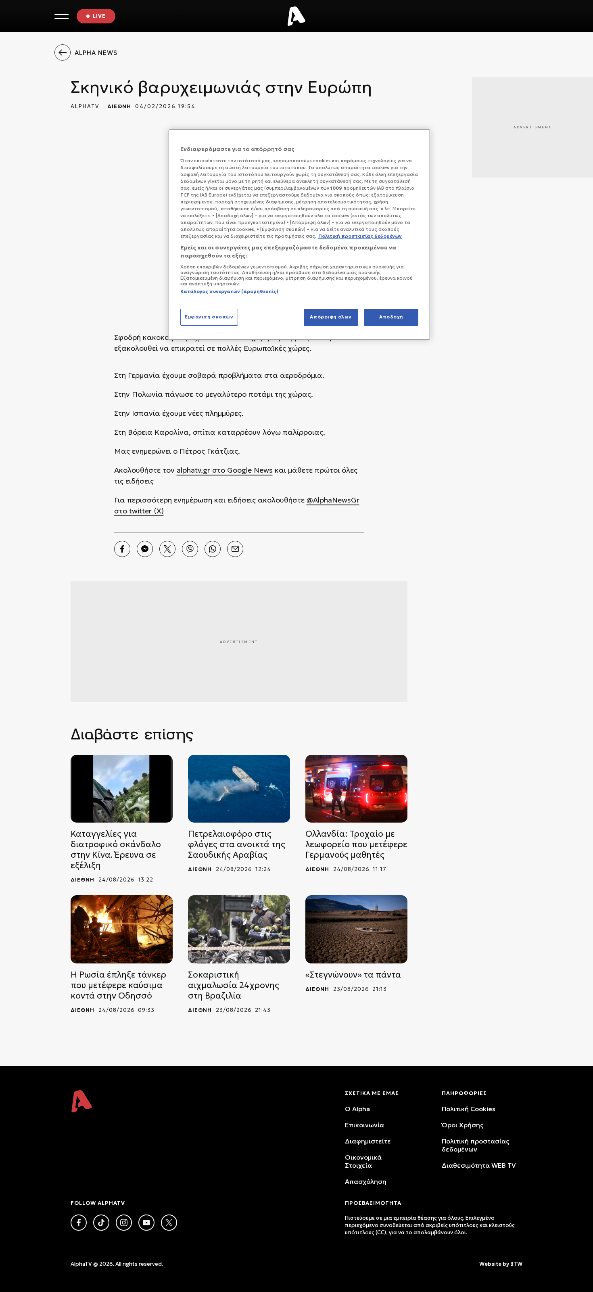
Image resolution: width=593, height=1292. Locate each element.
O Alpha (357, 1109)
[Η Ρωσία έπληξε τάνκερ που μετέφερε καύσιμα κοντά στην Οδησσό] (122, 929)
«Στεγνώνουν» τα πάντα (353, 975)
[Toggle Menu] (61, 16)
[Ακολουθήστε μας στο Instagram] (124, 1223)
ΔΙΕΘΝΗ (119, 106)
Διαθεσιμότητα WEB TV (479, 1165)
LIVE (99, 16)
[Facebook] (122, 549)
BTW (516, 1264)
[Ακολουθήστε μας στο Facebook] (79, 1223)
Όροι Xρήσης (462, 1125)
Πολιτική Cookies (468, 1109)
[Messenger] (145, 549)
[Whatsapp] (213, 549)
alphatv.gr (193, 470)
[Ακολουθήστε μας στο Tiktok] (101, 1223)
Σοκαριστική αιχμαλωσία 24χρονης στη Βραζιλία (233, 985)
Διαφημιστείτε (368, 1141)
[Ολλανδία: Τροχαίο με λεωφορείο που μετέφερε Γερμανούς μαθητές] (356, 789)
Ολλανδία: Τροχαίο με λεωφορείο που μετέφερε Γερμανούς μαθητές (356, 844)
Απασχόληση (365, 1181)
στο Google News (241, 470)
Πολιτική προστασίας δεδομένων (475, 1145)
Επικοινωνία (364, 1125)
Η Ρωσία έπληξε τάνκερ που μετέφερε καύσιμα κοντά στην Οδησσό (118, 985)
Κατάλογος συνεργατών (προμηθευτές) (229, 291)
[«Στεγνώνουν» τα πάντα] (356, 929)
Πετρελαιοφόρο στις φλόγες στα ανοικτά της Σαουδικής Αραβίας (236, 844)
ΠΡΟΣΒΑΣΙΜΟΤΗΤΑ (373, 1203)
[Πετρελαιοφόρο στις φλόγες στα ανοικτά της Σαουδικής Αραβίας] (239, 789)
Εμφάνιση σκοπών (209, 317)
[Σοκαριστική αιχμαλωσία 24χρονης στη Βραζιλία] (239, 929)
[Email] (235, 549)
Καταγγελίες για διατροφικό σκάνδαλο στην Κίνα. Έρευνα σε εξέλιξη (116, 850)
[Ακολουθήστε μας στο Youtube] (146, 1223)
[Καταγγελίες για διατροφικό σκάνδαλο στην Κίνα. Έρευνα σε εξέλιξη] (122, 789)
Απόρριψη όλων (330, 317)
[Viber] (190, 549)
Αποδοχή (391, 317)
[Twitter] (167, 549)
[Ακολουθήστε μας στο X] (169, 1223)
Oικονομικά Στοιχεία (363, 1161)
